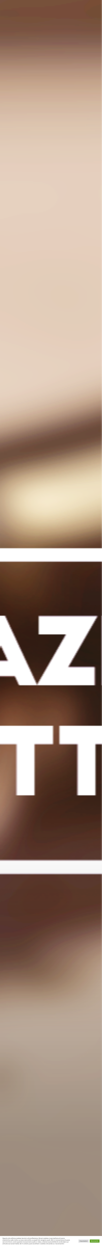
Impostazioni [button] (84, 1241)
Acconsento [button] (94, 1241)
